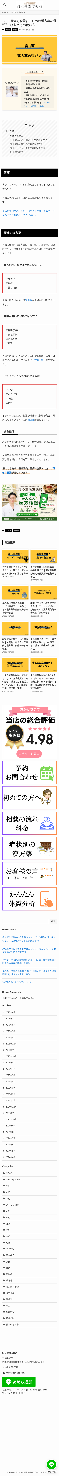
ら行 (8, 1243)
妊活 (8, 1268)
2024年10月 (11, 1119)
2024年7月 (11, 1138)
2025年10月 (11, 1056)
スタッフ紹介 (12, 1205)
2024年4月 (11, 1157)
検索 (53, 921)
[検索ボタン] (5, 5)
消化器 (15, 30)
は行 (8, 1224)
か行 (8, 1192)
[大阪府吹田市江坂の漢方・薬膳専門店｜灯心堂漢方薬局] (29, 5)
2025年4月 (11, 1081)
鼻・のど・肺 (12, 1324)
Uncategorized (13, 1179)
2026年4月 (11, 1037)
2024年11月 (11, 1113)
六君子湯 (39, 360)
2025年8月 (11, 1063)
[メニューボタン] (54, 5)
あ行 (8, 1186)
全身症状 (10, 1249)
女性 (8, 1261)
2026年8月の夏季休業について (17, 982)
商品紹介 (10, 1255)
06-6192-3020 (11, 1367)
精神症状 (10, 1318)
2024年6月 (11, 1145)
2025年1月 (11, 1100)
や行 (8, 1236)
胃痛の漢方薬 (16, 136)
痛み (8, 1305)
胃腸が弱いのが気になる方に (29, 144)
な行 (8, 1217)
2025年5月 (11, 1075)
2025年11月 (11, 1050)
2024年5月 (11, 1151)
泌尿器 (9, 1274)
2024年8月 (11, 1132)
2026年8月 (11, 1012)
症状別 (8, 30)
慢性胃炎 (19, 152)
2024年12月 (11, 1107)
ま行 (8, 1230)
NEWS (9, 1173)
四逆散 (30, 419)
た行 (8, 1211)
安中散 (28, 300)
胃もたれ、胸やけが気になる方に (31, 140)
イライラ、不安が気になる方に (30, 148)
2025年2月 (11, 1094)
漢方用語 (10, 1293)
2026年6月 (11, 1025)
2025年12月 (11, 1044)
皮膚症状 (10, 1312)
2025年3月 (11, 1088)
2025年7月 (11, 1069)
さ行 (8, 1198)
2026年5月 (11, 1031)
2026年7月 (11, 1019)
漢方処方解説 (12, 1287)
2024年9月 (11, 1126)
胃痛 (11, 131)
